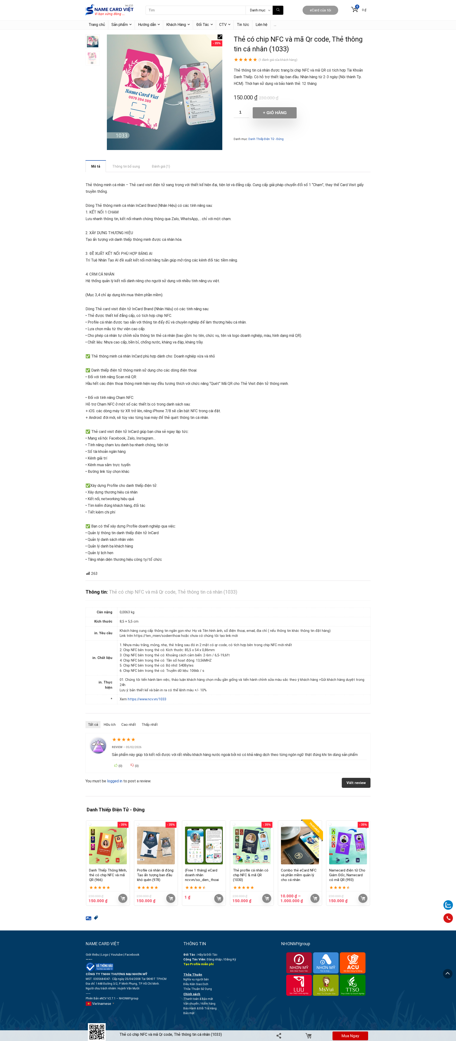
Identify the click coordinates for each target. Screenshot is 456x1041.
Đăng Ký (230, 959)
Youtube (117, 954)
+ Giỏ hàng (275, 113)
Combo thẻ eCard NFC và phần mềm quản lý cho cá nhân (299, 875)
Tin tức (243, 24)
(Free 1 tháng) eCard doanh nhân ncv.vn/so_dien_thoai (202, 875)
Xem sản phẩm (314, 898)
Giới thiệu (92, 954)
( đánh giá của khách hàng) (278, 60)
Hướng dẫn (147, 24)
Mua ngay (350, 1035)
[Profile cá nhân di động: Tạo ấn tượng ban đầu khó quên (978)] (156, 845)
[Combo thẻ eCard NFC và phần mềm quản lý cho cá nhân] (300, 845)
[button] (220, 36)
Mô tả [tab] (95, 166)
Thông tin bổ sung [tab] (126, 166)
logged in (115, 781)
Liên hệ (261, 24)
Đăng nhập (214, 959)
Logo (105, 954)
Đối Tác (202, 24)
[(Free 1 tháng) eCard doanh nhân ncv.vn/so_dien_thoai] (204, 845)
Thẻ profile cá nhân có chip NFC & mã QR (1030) (250, 875)
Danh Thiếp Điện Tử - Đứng (266, 139)
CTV (223, 24)
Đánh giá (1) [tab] (161, 166)
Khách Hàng (176, 24)
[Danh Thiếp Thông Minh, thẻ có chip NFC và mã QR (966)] (108, 845)
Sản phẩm (119, 24)
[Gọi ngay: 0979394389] (448, 918)
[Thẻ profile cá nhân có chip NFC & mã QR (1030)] (252, 845)
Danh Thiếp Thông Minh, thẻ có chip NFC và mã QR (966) (108, 875)
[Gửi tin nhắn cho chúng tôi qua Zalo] (448, 902)
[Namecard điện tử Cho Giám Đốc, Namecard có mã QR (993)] (348, 845)
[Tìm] (278, 10)
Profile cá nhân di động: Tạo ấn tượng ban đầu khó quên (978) (155, 875)
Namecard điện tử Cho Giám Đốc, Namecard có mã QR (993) (347, 875)
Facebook (132, 954)
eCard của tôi (320, 10)
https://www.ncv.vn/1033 (147, 699)
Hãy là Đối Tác (200, 954)
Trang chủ (97, 24)
